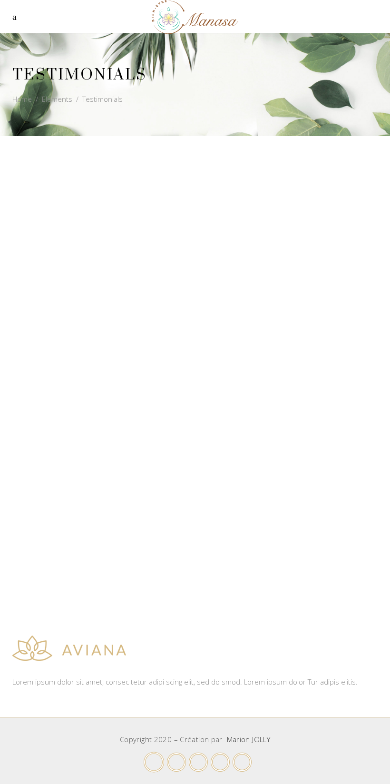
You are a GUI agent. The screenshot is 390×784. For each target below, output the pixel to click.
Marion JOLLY (249, 739)
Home (22, 99)
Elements (57, 99)
